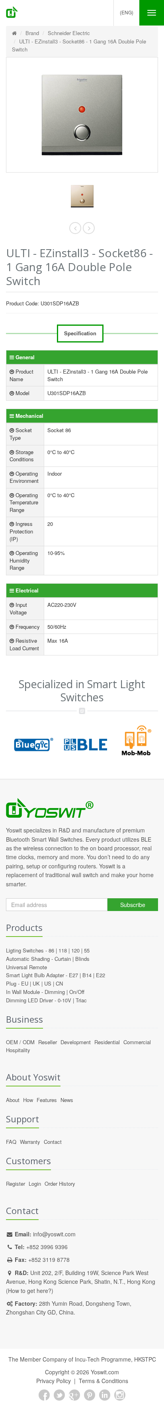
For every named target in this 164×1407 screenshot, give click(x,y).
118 (63, 950)
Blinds (82, 958)
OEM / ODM (20, 1042)
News (67, 1100)
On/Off (76, 992)
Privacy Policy (53, 1381)
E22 (100, 975)
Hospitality (18, 1050)
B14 (87, 975)
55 (87, 950)
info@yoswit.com (54, 1234)
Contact (53, 1141)
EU (24, 983)
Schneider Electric (69, 33)
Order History (60, 1183)
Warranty (30, 1141)
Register (15, 1183)
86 (51, 950)
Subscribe (132, 905)
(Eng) (126, 12)
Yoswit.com (105, 1372)
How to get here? (29, 1291)
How (28, 1100)
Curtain (63, 958)
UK (36, 983)
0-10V (64, 1000)
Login (35, 1183)
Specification (80, 333)
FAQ (11, 1141)
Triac (81, 1000)
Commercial (137, 1042)
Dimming (55, 992)
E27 (73, 975)
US (47, 983)
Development (76, 1042)
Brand (32, 33)
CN (59, 983)
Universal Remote (26, 967)
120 (75, 950)
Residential (107, 1042)
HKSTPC (145, 1359)
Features (47, 1100)
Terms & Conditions (103, 1381)
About (13, 1100)
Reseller (47, 1042)
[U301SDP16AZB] (82, 196)
